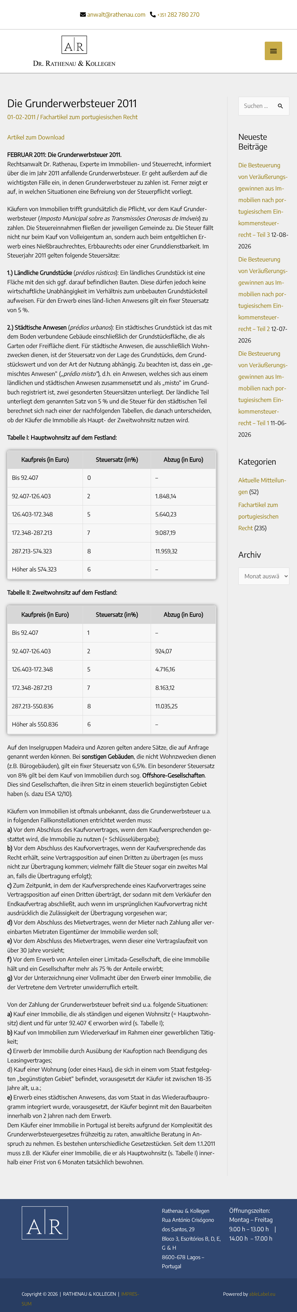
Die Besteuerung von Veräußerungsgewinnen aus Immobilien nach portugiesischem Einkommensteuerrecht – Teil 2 (263, 294)
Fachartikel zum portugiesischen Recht (89, 117)
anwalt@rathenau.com (116, 14)
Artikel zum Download (35, 137)
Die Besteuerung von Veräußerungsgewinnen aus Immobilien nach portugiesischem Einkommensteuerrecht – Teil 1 (263, 388)
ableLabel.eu (262, 1294)
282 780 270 (178, 14)
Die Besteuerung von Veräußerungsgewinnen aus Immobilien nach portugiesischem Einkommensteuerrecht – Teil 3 (263, 200)
